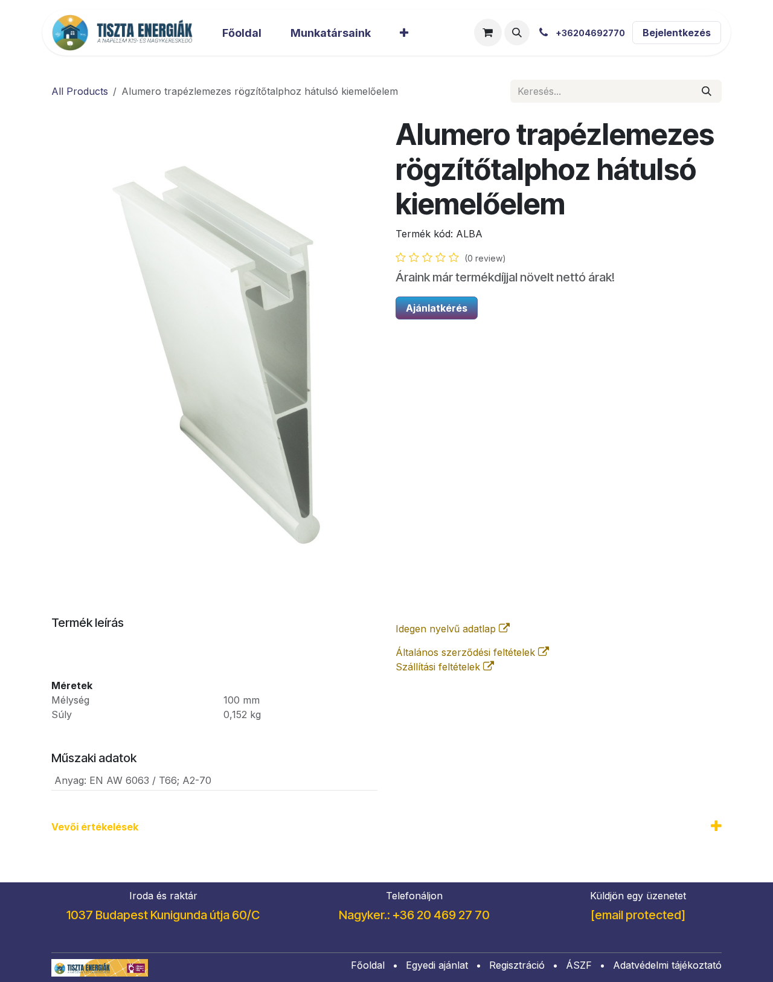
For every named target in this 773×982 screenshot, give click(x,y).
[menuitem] (242, 33)
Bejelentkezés (677, 33)
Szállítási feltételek (439, 667)
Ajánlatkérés (436, 308)
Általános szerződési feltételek (467, 652)
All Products (79, 91)
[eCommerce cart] (488, 33)
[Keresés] (706, 91)
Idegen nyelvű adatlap (447, 629)
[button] (517, 32)
